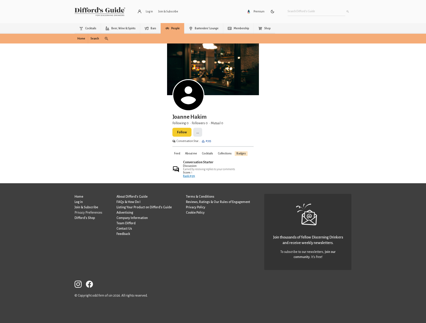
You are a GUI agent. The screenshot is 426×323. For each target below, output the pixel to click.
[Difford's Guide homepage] (100, 11)
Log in (79, 202)
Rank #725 (189, 176)
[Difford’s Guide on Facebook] (91, 285)
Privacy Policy (195, 207)
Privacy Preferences (88, 212)
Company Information (132, 218)
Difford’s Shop (85, 218)
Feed (177, 153)
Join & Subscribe (86, 207)
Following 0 (180, 123)
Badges (241, 153)
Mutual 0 (217, 123)
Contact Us (124, 228)
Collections (225, 153)
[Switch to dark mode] (272, 11)
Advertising (124, 212)
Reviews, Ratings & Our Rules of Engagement (218, 202)
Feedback (123, 234)
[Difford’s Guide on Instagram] (80, 285)
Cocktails (207, 153)
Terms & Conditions (200, 196)
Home (79, 196)
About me (191, 153)
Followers (200, 123)
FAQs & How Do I (128, 202)
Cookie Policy (195, 212)
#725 (208, 141)
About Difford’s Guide (132, 196)
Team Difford (126, 223)
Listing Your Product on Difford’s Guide (144, 207)
